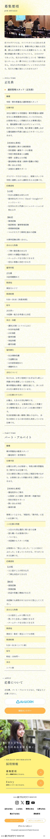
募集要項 (37, 814)
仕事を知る (41, 809)
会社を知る (9, 809)
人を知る (19, 809)
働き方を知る (15, 814)
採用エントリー (25, 710)
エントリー (14, 820)
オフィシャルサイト (35, 820)
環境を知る (30, 809)
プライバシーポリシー (25, 826)
